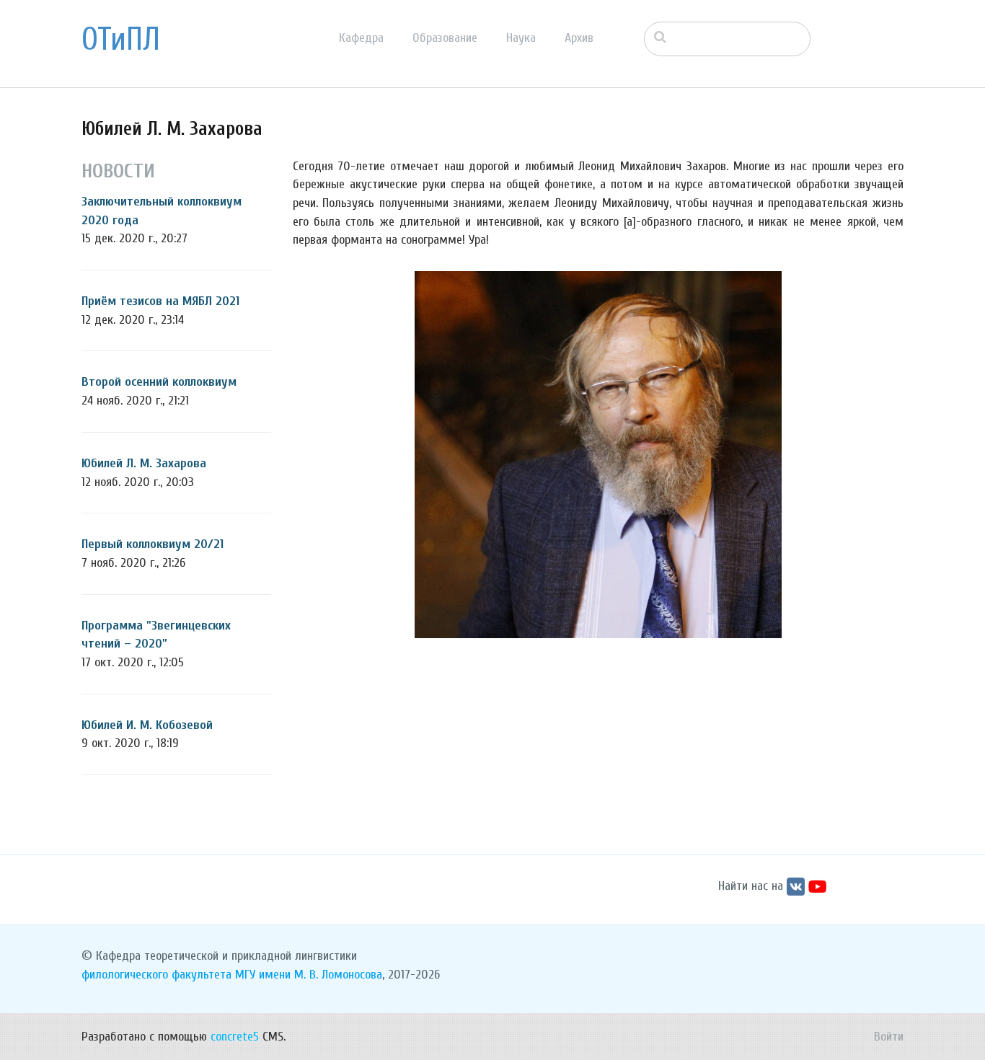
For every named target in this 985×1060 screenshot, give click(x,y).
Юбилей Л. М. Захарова (143, 463)
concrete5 (235, 1036)
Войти (889, 1036)
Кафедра (361, 37)
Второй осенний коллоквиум (159, 381)
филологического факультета (156, 974)
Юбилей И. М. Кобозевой (147, 725)
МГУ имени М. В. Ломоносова (308, 974)
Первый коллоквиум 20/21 (152, 544)
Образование (444, 37)
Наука (521, 37)
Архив (579, 37)
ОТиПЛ (120, 39)
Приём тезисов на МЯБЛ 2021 (160, 301)
